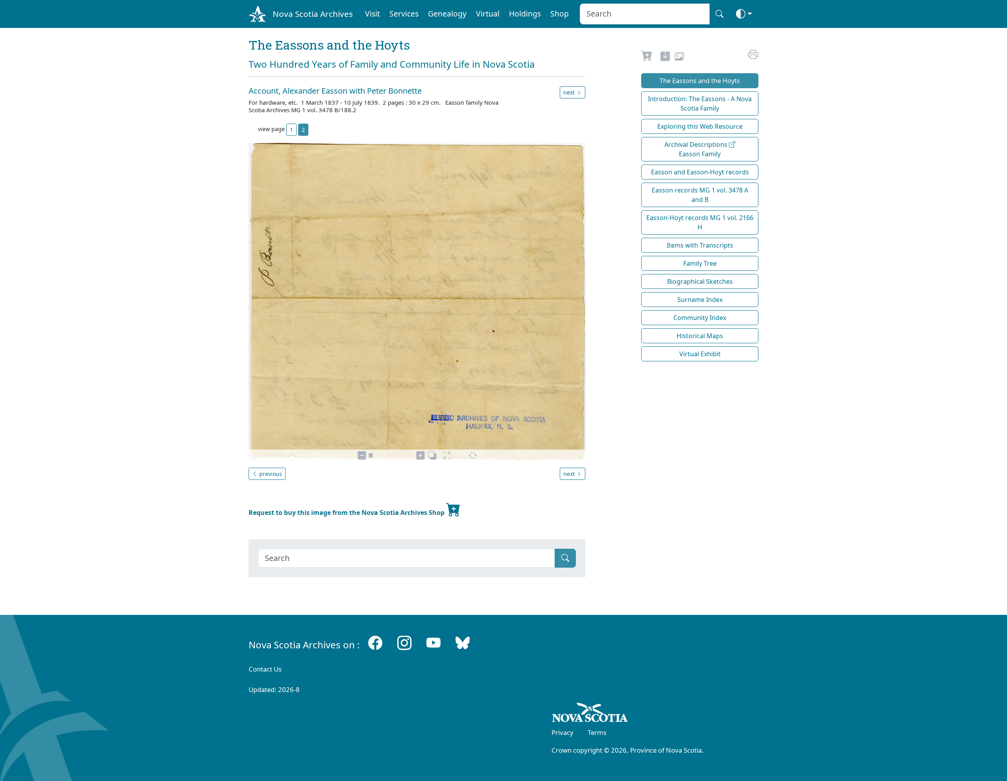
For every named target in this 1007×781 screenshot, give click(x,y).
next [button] (569, 92)
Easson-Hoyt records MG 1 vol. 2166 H (699, 222)
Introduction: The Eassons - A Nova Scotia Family (700, 103)
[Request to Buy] (647, 57)
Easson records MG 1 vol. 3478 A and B (700, 195)
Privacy (562, 732)
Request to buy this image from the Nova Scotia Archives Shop (347, 512)
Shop (559, 13)
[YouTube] (433, 643)
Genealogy (447, 13)
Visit (372, 13)
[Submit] (565, 558)
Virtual (488, 13)
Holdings (525, 13)
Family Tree (700, 263)
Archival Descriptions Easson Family (696, 149)
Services (404, 13)
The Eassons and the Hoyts (700, 80)
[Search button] (719, 14)
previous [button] (270, 473)
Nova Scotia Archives (313, 13)
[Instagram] (404, 643)
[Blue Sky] (462, 643)
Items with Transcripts (700, 245)
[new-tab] (665, 57)
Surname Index (700, 299)
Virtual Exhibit (700, 354)
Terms (597, 732)
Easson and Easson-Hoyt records (700, 172)
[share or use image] (679, 57)
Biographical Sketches (700, 281)
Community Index (699, 317)
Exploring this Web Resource (700, 126)
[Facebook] (375, 643)
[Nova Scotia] (590, 713)
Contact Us (265, 669)
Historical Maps (700, 335)
